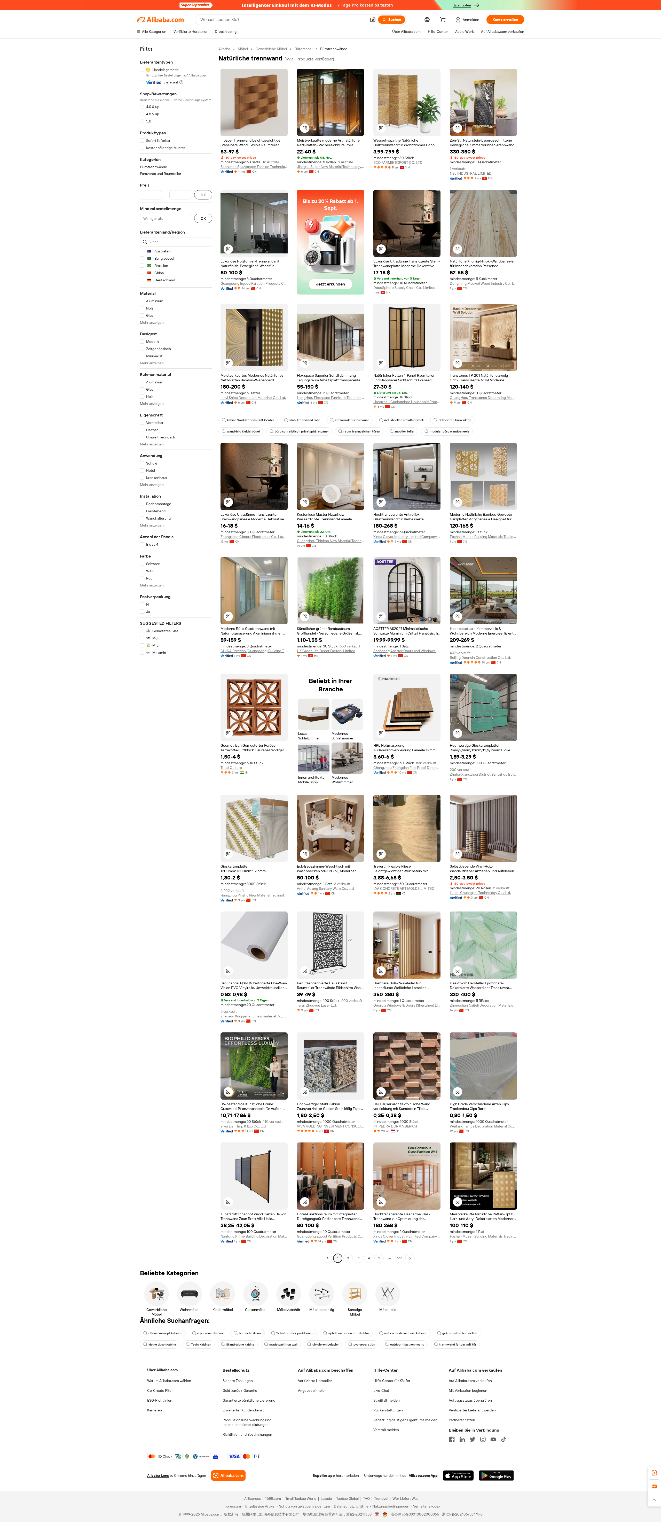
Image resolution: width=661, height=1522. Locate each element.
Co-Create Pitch (160, 1390)
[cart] (444, 20)
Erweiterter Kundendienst (243, 1410)
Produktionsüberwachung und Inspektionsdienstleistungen (247, 1422)
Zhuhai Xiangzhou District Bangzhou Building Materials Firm (483, 774)
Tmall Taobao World (300, 1498)
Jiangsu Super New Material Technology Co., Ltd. (330, 167)
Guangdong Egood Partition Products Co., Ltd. (254, 283)
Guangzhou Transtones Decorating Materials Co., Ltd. (483, 398)
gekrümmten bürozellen (459, 1333)
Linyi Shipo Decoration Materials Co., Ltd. (253, 398)
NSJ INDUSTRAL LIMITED (471, 173)
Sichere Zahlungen (238, 1381)
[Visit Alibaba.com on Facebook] (452, 1439)
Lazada (326, 1498)
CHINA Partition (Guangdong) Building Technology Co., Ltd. (254, 651)
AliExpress (252, 1498)
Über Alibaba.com (162, 1370)
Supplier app (324, 1475)
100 (400, 1258)
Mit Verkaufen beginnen (468, 1390)
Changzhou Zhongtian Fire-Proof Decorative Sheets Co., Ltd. (406, 768)
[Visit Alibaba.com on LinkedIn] (462, 1439)
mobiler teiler (405, 431)
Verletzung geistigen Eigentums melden (405, 1420)
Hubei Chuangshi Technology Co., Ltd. (480, 893)
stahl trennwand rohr (304, 420)
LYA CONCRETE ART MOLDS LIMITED (403, 888)
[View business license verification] (377, 1514)
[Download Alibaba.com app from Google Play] (496, 1475)
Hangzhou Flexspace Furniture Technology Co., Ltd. (330, 398)
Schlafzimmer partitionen (294, 1333)
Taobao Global (347, 1498)
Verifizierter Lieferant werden (472, 1410)
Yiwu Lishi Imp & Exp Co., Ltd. (243, 1126)
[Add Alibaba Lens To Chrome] (228, 1475)
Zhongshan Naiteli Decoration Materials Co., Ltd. (483, 1005)
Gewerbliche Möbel (271, 49)
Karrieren (154, 1410)
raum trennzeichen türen (361, 431)
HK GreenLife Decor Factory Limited (326, 651)
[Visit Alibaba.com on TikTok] (503, 1439)
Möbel (243, 49)
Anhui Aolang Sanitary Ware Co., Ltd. (326, 888)
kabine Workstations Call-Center (250, 420)
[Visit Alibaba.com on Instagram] (483, 1439)
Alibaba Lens (158, 1475)
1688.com (273, 1498)
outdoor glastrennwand (407, 1344)
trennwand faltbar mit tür (457, 1344)
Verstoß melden (386, 1430)
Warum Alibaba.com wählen (169, 1381)
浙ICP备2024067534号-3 (462, 1514)
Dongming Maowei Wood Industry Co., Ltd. (483, 283)
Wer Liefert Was (405, 1498)
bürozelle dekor (250, 1333)
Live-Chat (381, 1390)
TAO (366, 1498)
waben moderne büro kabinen (405, 1333)
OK (203, 195)
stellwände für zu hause (352, 420)
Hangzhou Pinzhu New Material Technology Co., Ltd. (254, 895)
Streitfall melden (386, 1400)
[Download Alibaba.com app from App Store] (458, 1475)
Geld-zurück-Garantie (240, 1390)
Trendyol (381, 1498)
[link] (654, 1473)
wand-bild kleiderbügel (243, 431)
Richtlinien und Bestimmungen (247, 1434)
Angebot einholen (312, 1390)
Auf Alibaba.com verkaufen (470, 1381)
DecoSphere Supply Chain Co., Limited (404, 287)
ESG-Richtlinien (159, 1400)
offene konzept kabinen (165, 1333)
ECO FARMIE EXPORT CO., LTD (397, 162)
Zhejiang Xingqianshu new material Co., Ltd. (254, 1016)
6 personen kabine (210, 1333)
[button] (373, 20)
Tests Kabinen (201, 1344)
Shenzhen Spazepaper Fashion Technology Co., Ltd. (254, 167)
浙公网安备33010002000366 (415, 1514)
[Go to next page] (410, 1258)
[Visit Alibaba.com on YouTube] (493, 1439)
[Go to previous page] (327, 1258)
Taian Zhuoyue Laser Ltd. (317, 1005)
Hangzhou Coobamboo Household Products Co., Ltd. (406, 402)
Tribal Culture (231, 768)
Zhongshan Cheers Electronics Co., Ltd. (252, 537)
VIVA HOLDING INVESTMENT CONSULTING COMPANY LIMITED (330, 1126)
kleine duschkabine (162, 1344)
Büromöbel (303, 49)
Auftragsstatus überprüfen (470, 1400)
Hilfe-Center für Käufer (391, 1381)
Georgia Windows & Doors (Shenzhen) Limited (406, 1005)
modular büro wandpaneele (449, 431)
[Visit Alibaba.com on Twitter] (472, 1439)
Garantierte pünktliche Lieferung (249, 1400)
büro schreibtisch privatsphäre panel (301, 431)
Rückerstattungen (388, 1410)
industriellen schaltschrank (404, 420)
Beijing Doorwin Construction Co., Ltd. (480, 657)
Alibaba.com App (423, 1475)
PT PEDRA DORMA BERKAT (395, 1126)
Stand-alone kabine (240, 1344)
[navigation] (176, 654)
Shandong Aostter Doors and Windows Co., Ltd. (406, 651)
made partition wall (283, 1344)
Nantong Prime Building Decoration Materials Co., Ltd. (254, 1236)
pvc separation (364, 1344)
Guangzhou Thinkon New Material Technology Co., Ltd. (330, 541)
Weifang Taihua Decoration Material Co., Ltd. (483, 1126)
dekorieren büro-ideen (455, 420)
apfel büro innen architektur (348, 1333)
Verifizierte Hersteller (315, 1381)
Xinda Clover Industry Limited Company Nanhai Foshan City (406, 537)
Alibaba (224, 49)
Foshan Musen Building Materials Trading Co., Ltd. (483, 537)
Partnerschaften (462, 1420)
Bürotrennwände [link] (333, 49)
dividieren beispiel (325, 1344)
